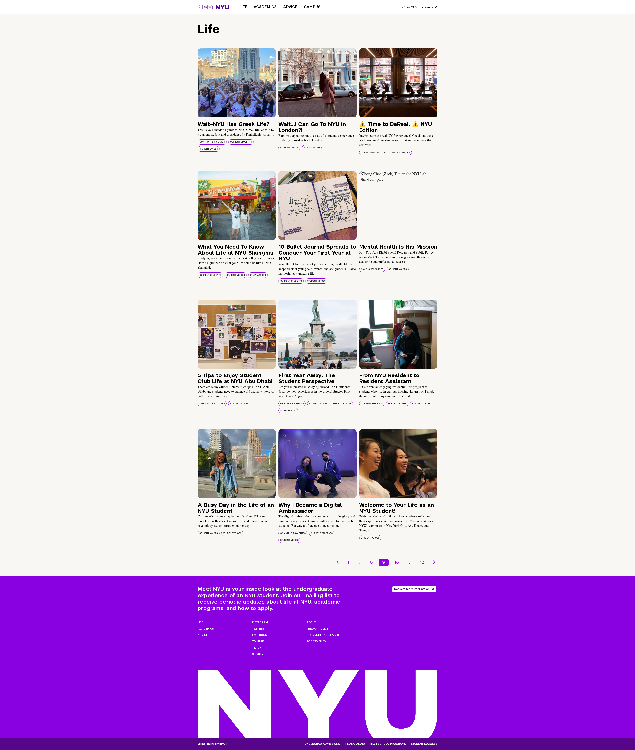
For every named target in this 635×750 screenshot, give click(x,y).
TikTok (256, 648)
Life (243, 7)
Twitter (258, 628)
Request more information (412, 589)
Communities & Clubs (212, 142)
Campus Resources (372, 269)
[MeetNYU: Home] (213, 6)
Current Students (241, 142)
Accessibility (316, 641)
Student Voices (208, 149)
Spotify (257, 654)
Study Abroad (312, 147)
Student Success (424, 744)
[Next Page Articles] (433, 562)
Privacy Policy (317, 628)
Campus (312, 7)
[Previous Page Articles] (338, 562)
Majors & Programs (292, 403)
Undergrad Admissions (322, 744)
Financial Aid (355, 744)
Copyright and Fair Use (324, 635)
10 (397, 562)
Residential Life (397, 403)
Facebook (259, 635)
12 (422, 562)
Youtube (258, 641)
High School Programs (388, 744)
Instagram (260, 622)
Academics (265, 7)
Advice (290, 7)
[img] (237, 82)
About (311, 622)
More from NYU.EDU (212, 744)
